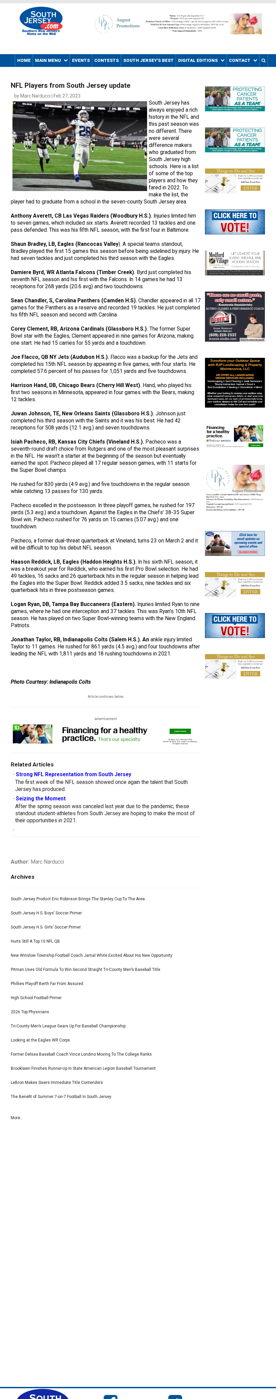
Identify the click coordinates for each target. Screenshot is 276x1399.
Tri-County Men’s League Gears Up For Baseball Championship (68, 1026)
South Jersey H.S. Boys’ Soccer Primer (46, 913)
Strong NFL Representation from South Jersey (73, 774)
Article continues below (106, 696)
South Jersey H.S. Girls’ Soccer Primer (46, 927)
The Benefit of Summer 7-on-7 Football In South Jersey (61, 1096)
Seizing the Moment (41, 799)
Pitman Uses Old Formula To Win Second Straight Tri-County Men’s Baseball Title (85, 969)
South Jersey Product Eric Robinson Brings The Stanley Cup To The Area (78, 899)
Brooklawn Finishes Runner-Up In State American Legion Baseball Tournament (83, 1068)
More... (17, 1118)
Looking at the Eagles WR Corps (40, 1040)
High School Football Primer (36, 997)
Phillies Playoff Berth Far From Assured (47, 983)
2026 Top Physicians (30, 1012)
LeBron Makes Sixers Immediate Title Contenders (57, 1082)
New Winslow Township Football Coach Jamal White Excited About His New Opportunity (91, 955)
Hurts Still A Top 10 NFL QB (35, 941)
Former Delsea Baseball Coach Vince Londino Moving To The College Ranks (81, 1054)
